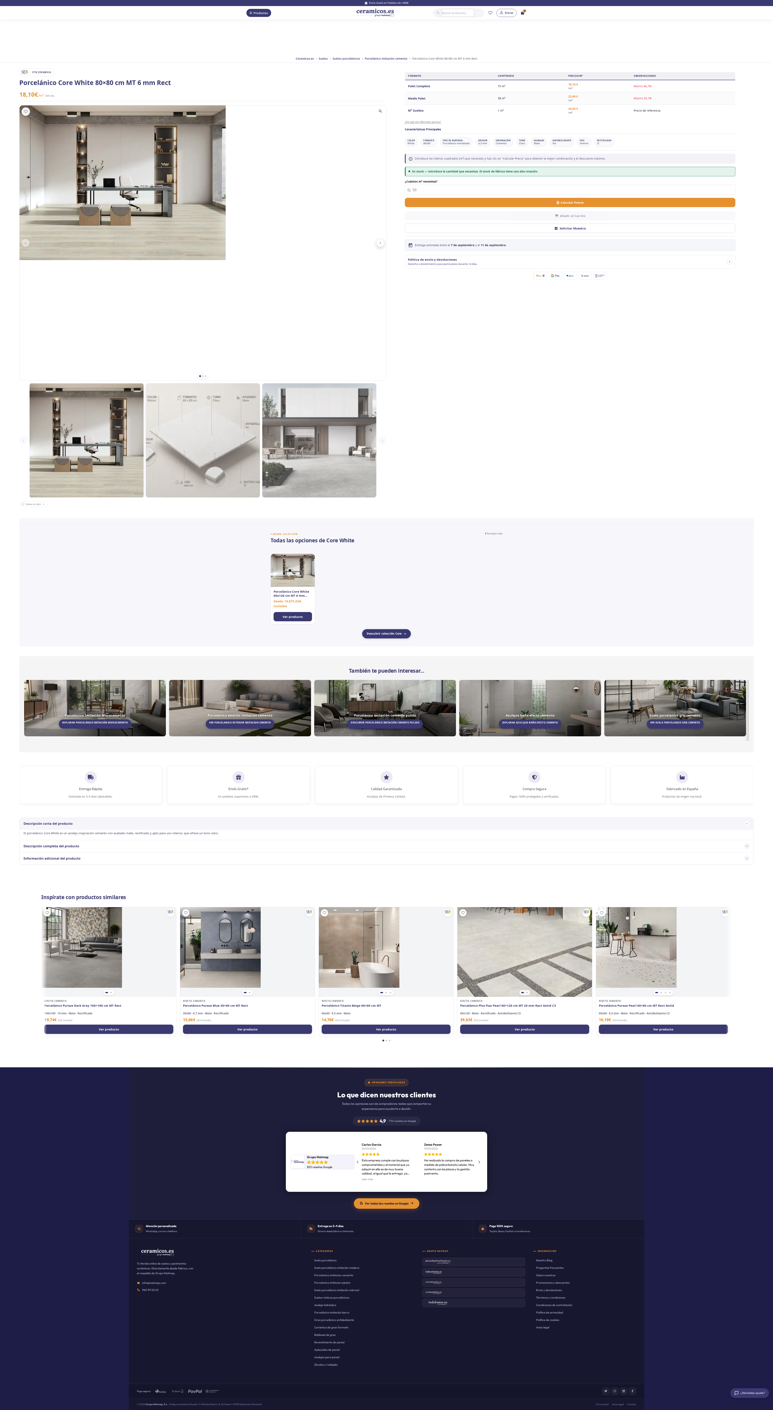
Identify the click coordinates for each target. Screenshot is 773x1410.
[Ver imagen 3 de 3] (390, 992)
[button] (570, 262)
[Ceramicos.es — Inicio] (157, 1255)
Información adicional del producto (52, 858)
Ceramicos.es (305, 58)
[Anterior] (26, 243)
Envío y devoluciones (549, 1290)
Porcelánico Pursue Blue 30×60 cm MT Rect (215, 1005)
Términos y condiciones (550, 1297)
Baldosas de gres (325, 1335)
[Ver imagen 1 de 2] (106, 992)
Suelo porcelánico (325, 1260)
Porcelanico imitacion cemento (333, 1275)
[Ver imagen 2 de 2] (111, 992)
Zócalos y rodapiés (326, 1364)
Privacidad (602, 1404)
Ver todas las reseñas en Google (387, 1203)
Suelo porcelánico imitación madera (336, 1268)
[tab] (200, 376)
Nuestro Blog (544, 1260)
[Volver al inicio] (375, 13)
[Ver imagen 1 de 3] (381, 992)
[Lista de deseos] (490, 13)
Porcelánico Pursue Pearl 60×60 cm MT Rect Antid (636, 1005)
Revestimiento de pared (329, 1342)
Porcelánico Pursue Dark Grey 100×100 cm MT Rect (82, 1005)
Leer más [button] (429, 1179)
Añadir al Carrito (572, 216)
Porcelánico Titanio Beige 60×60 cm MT (351, 1005)
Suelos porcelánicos (346, 58)
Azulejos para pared (326, 1357)
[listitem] (293, 589)
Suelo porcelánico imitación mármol (336, 1290)
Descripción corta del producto (48, 823)
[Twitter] (606, 1391)
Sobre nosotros (545, 1275)
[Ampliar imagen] (380, 111)
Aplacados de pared (327, 1350)
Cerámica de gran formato (331, 1327)
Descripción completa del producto (51, 846)
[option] (86, 440)
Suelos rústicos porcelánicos (331, 1297)
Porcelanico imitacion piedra (332, 1282)
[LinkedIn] (623, 1391)
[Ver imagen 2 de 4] (661, 992)
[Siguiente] (380, 243)
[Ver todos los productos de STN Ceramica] (170, 913)
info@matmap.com (154, 1283)
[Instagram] (614, 1391)
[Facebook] (632, 1391)
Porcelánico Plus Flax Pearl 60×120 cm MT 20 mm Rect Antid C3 (508, 1005)
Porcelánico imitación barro (331, 1312)
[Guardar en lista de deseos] (26, 111)
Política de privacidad (549, 1312)
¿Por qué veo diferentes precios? (423, 121)
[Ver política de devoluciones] (729, 262)
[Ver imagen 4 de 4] (670, 992)
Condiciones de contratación (554, 1305)
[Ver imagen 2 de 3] (386, 992)
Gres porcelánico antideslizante (334, 1320)
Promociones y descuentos (553, 1282)
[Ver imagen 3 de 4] (665, 992)
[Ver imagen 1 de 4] (656, 992)
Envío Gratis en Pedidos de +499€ (388, 3)
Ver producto (109, 1029)
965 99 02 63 (150, 1290)
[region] (108, 952)
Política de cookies (547, 1320)
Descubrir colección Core (384, 633)
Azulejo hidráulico (325, 1305)
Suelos (323, 58)
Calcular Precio (572, 202)
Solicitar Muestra (573, 228)
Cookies (631, 1404)
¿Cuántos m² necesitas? (421, 181)
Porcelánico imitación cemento (386, 58)
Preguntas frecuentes (550, 1268)
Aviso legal (542, 1327)
